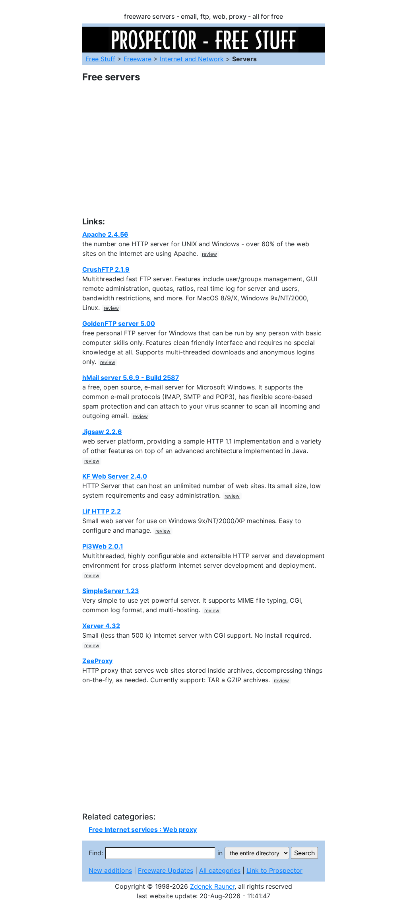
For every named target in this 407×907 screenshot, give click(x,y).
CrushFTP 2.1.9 (106, 269)
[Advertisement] (203, 154)
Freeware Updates (165, 870)
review (209, 254)
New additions (110, 870)
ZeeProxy (97, 661)
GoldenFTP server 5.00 (118, 323)
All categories (219, 870)
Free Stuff (100, 59)
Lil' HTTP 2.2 (101, 511)
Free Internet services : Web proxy (143, 829)
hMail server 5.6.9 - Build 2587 (130, 377)
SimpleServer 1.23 (110, 591)
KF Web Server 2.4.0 (114, 476)
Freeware (137, 59)
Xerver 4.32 (101, 626)
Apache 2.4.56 (105, 234)
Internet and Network (192, 59)
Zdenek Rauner (212, 886)
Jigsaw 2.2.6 (102, 432)
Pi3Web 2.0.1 (102, 546)
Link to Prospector (274, 870)
